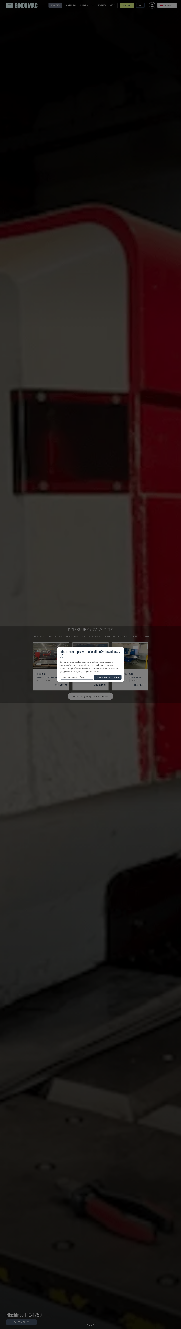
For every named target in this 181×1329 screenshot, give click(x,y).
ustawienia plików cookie (77, 677)
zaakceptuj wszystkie (107, 677)
